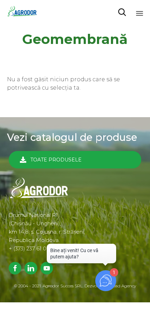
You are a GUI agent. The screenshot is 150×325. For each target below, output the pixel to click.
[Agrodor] (24, 12)
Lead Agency (123, 285)
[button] (75, 159)
